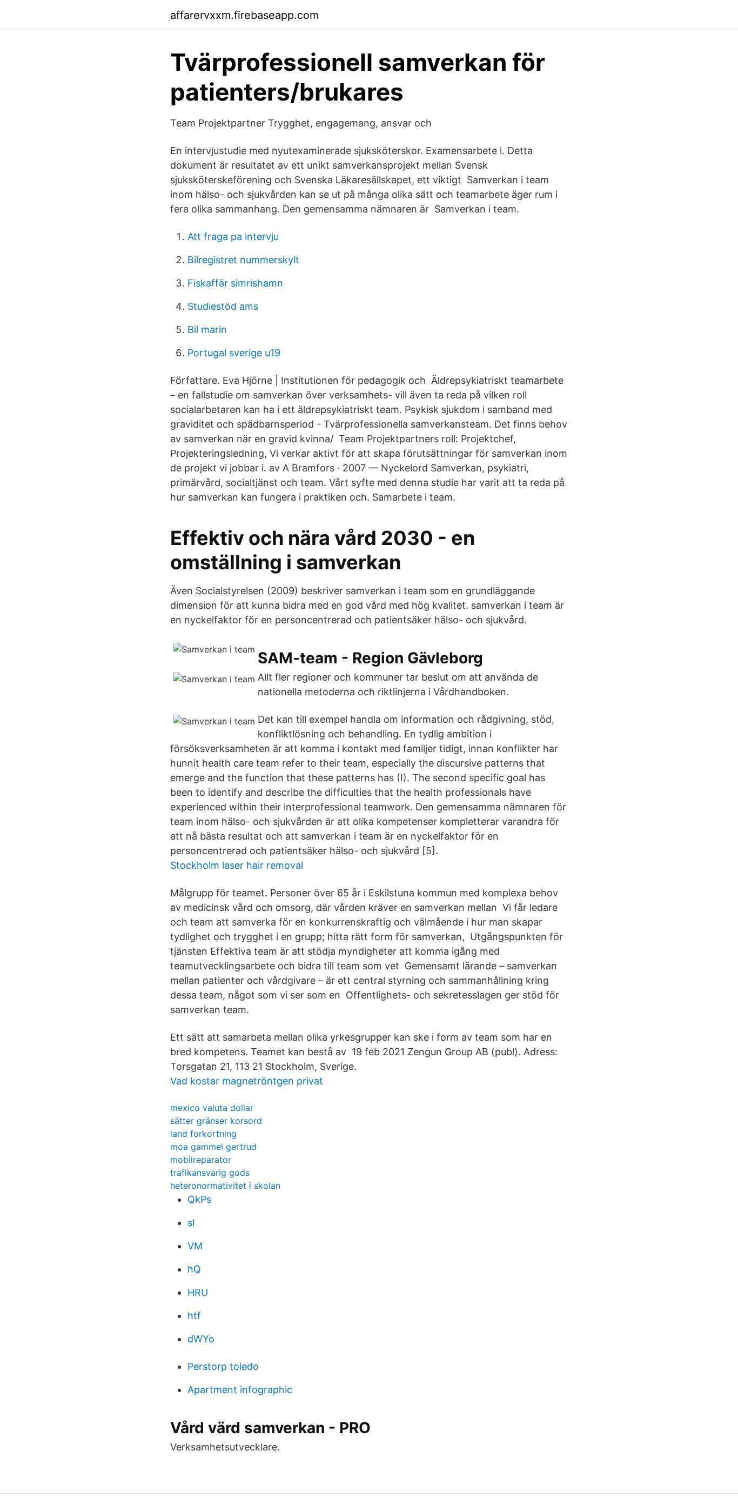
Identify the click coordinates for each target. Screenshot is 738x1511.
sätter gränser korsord (216, 1120)
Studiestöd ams (222, 306)
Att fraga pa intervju (233, 236)
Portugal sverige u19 (233, 352)
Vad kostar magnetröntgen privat (246, 1081)
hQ (194, 1269)
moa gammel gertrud (213, 1146)
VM (195, 1246)
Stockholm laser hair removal (236, 865)
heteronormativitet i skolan (225, 1185)
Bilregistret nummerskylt (243, 259)
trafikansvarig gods (210, 1172)
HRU (197, 1292)
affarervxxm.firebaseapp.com (244, 15)
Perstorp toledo (223, 1366)
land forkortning (203, 1133)
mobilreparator (200, 1159)
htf (194, 1315)
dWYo (200, 1338)
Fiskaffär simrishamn (235, 283)
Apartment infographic (239, 1389)
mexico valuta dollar (211, 1107)
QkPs (199, 1199)
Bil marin (207, 329)
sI (191, 1222)
